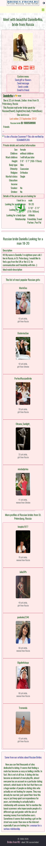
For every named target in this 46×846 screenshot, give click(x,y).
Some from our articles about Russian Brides (23, 757)
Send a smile (23, 86)
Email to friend (23, 90)
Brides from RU (13, 842)
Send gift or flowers (23, 79)
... (3, 130)
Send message (23, 83)
